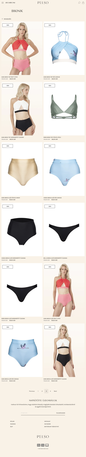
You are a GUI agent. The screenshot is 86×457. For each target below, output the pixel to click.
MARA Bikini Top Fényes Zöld (52, 137)
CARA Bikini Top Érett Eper (9, 77)
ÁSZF (11, 426)
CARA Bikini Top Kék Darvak (52, 77)
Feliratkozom (60, 413)
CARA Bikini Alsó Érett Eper (52, 318)
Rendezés (7, 19)
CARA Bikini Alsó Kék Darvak (10, 379)
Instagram (47, 424)
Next (55, 391)
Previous (32, 391)
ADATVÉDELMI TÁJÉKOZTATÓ (51, 426)
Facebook (13, 424)
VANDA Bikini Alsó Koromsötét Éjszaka (13, 258)
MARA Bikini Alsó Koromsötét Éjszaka (13, 318)
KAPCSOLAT (47, 421)
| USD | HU (10, 3)
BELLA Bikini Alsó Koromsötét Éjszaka (55, 258)
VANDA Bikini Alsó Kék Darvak (53, 197)
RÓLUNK (12, 421)
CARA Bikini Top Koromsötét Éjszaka (12, 137)
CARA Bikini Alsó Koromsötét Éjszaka (55, 379)
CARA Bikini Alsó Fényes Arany (10, 197)
